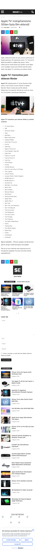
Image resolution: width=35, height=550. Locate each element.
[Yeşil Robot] (22, 520)
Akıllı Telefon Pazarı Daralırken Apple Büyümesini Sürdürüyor (21, 463)
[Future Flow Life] (22, 526)
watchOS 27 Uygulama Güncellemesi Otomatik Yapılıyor (5, 308)
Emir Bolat (6, 27)
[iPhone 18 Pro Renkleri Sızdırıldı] (5, 483)
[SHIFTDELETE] (5, 520)
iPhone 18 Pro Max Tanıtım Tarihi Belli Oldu (28, 307)
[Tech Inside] (30, 520)
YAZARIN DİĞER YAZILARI (23, 281)
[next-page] (18, 313)
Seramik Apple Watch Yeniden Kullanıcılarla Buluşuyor (21, 454)
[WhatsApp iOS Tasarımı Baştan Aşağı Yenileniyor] (5, 501)
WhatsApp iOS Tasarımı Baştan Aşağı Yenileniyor (21, 500)
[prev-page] (16, 313)
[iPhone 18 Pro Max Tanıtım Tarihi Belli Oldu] (29, 302)
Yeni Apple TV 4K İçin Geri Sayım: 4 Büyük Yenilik (29, 294)
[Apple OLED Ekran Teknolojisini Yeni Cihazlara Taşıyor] (5, 474)
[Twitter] (7, 32)
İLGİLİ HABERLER (10, 281)
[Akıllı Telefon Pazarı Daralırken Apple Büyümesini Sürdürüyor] (5, 465)
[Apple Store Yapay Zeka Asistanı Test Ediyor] (5, 420)
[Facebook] (3, 32)
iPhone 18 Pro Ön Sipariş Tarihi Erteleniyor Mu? (5, 294)
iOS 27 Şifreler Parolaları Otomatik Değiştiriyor (17, 307)
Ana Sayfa (3, 16)
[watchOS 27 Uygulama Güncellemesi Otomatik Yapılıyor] (6, 302)
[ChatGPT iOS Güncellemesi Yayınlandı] (5, 447)
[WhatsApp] (16, 32)
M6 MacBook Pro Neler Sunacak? (22, 490)
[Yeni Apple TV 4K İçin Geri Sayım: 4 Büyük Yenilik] (29, 288)
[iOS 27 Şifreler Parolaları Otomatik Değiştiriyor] (17, 302)
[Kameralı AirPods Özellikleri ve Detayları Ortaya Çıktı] (5, 438)
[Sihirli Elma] (14, 520)
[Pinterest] (11, 32)
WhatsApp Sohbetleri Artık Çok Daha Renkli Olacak (17, 294)
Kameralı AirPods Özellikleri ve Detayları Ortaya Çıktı (21, 436)
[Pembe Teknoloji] (14, 526)
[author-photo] (17, 270)
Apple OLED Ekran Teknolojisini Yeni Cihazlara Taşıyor (22, 472)
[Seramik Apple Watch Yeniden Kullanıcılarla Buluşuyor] (5, 456)
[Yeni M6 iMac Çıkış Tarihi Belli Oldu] (5, 411)
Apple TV (9, 16)
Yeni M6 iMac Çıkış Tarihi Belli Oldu (23, 408)
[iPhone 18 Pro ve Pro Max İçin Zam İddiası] (5, 429)
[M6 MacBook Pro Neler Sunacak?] (5, 492)
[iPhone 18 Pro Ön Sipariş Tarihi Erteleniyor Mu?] (6, 288)
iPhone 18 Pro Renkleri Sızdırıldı (22, 481)
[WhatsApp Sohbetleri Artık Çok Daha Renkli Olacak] (17, 288)
